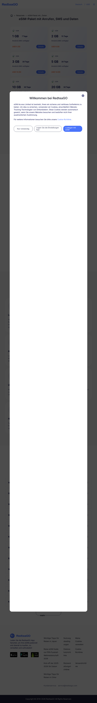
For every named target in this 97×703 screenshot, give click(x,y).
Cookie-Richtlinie (64, 119)
